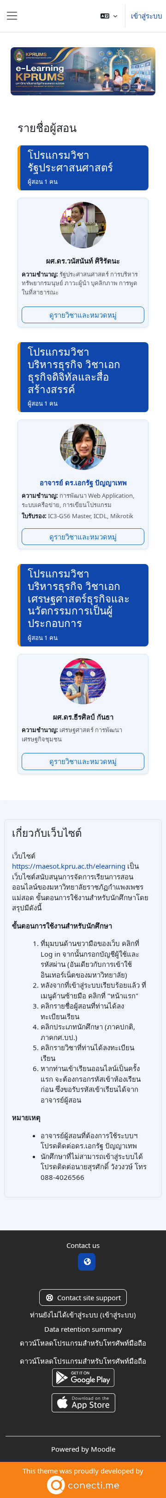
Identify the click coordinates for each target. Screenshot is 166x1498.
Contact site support (89, 1297)
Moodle (103, 1449)
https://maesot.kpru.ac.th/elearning (68, 866)
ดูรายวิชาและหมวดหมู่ (83, 315)
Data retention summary (83, 1329)
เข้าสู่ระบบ (146, 15)
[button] (109, 16)
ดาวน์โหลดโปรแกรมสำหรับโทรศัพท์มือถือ (83, 1343)
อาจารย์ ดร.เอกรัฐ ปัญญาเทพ (83, 482)
